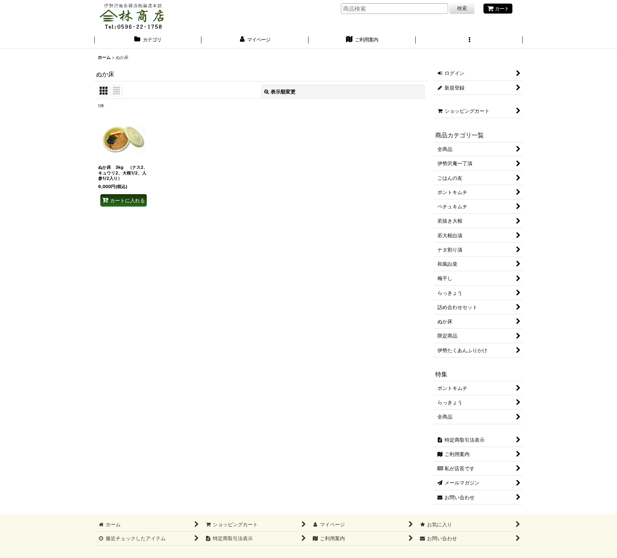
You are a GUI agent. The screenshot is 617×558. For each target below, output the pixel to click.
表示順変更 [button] (283, 91)
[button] (469, 40)
